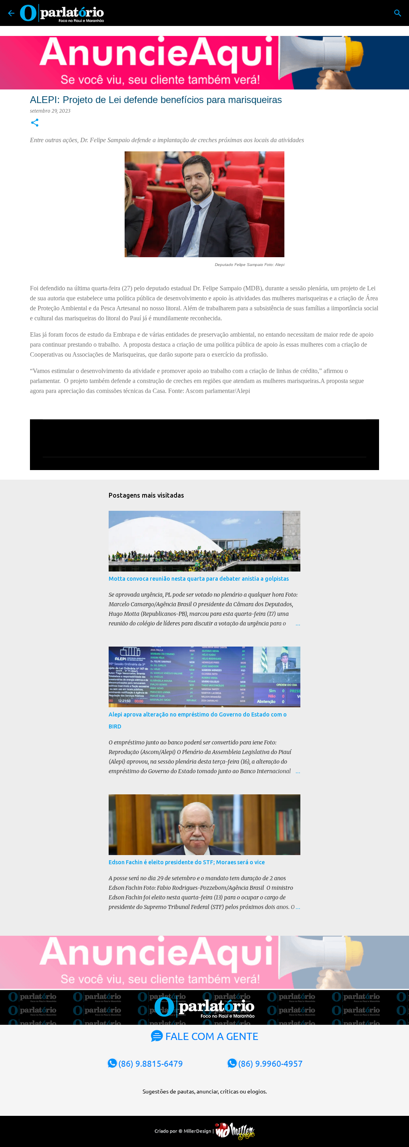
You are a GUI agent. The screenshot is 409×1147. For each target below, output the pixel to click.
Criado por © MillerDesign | (185, 1130)
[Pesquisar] (398, 13)
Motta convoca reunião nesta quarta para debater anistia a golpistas (199, 578)
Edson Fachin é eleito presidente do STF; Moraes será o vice (187, 862)
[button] (35, 123)
